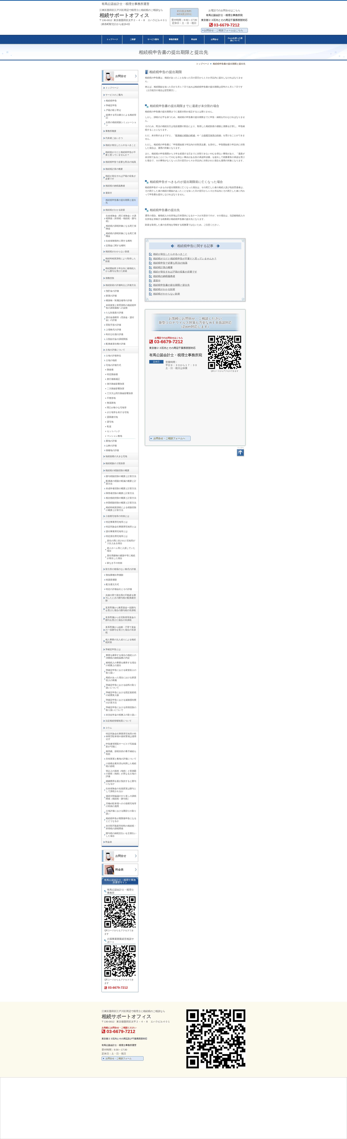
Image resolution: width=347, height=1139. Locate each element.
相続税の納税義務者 (164, 276)
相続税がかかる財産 (164, 289)
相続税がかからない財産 (166, 294)
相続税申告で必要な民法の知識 (170, 263)
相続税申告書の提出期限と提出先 (171, 285)
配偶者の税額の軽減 (185, 135)
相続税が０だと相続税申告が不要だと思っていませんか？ (185, 258)
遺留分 (156, 280)
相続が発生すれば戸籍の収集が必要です (175, 271)
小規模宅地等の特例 (211, 135)
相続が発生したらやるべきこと (170, 254)
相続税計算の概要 (163, 267)
